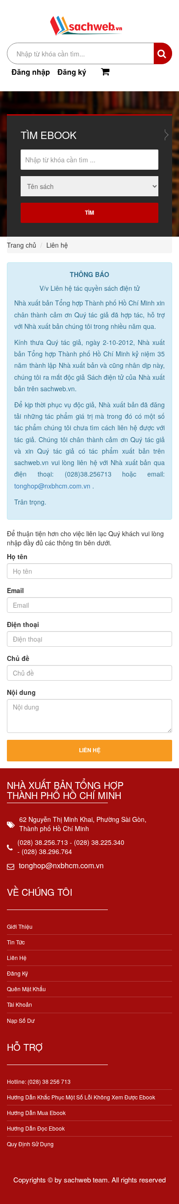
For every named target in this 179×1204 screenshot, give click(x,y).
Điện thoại (23, 624)
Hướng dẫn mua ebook (36, 1112)
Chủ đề (18, 658)
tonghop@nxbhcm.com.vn (53, 485)
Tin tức (16, 942)
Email (15, 590)
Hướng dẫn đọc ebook (36, 1128)
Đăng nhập (30, 72)
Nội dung (21, 692)
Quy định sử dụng (30, 1144)
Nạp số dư (20, 1020)
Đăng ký (71, 72)
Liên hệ (17, 957)
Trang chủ (21, 245)
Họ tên (17, 556)
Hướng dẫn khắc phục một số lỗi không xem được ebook (81, 1097)
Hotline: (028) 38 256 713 (39, 1081)
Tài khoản (19, 1004)
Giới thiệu (20, 926)
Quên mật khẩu (26, 989)
